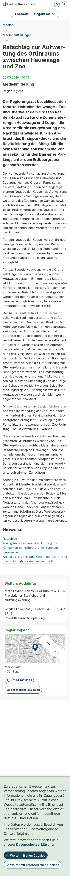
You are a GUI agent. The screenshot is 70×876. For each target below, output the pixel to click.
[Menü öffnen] (64, 4)
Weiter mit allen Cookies (27, 855)
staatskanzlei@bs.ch (25, 689)
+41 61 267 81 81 (21, 680)
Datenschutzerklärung (35, 844)
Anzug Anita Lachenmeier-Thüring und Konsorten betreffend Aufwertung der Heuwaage (30, 547)
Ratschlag (10, 538)
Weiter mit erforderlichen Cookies (34, 865)
